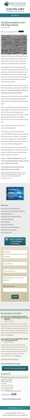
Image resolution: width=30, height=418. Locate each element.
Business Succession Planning (10, 227)
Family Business (17, 174)
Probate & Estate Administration (11, 216)
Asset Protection (6, 232)
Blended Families (17, 172)
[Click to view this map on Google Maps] (14, 377)
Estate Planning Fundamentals (10, 208)
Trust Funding (10, 176)
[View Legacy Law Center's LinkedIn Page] (15, 394)
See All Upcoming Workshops (15, 368)
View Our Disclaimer (10, 413)
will (11, 178)
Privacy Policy (21, 413)
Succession (3, 176)
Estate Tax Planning (7, 224)
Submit (15, 297)
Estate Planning (9, 174)
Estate (5, 178)
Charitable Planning (7, 219)
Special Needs (5, 222)
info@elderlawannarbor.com (15, 11)
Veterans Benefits (6, 214)
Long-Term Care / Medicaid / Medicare (13, 211)
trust (8, 178)
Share (16, 31)
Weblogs (16, 176)
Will (20, 176)
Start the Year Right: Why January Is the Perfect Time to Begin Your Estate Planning (16, 317)
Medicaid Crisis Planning (8, 230)
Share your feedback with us (12, 399)
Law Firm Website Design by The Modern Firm (15, 415)
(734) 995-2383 (15, 9)
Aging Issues (10, 172)
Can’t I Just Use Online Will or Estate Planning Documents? (16, 339)
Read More (10, 335)
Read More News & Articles (9, 359)
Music (23, 174)
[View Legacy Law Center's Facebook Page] (13, 394)
